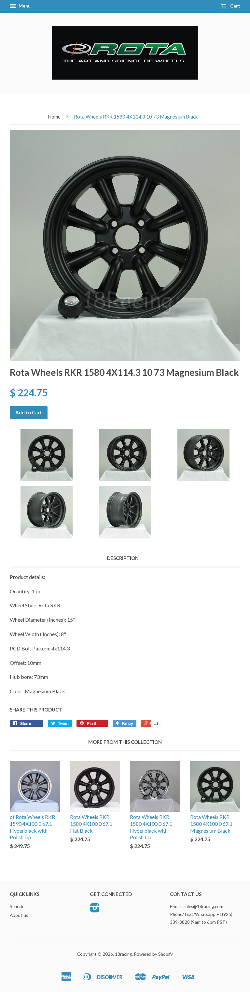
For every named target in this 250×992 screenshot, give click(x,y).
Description (123, 558)
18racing (123, 954)
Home (54, 117)
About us (19, 915)
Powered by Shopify (153, 954)
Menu (24, 5)
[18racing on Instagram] (95, 910)
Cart (234, 5)
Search (16, 906)
